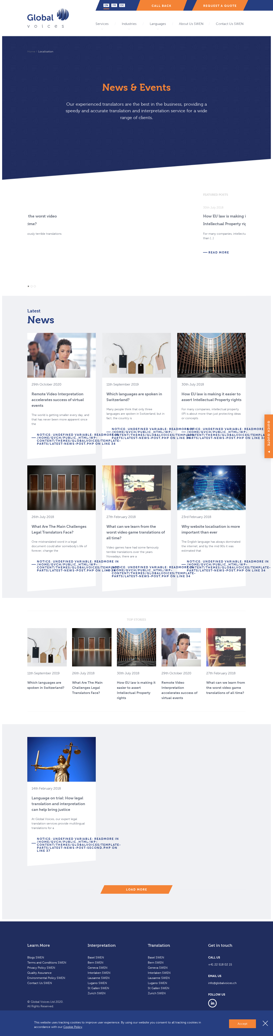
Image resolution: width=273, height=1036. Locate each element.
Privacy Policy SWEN (41, 968)
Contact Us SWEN (230, 24)
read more (43, 252)
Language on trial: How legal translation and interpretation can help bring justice (58, 804)
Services (102, 24)
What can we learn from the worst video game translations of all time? (135, 532)
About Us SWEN (191, 24)
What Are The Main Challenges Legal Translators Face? (87, 688)
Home (31, 51)
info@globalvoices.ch (222, 983)
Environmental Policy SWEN (46, 978)
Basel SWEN (96, 957)
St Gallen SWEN (98, 988)
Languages (158, 24)
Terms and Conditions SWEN (46, 962)
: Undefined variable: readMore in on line (79, 439)
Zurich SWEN (97, 993)
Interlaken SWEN (99, 973)
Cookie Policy (72, 1027)
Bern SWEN (95, 962)
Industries (129, 24)
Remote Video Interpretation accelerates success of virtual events (58, 400)
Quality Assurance (39, 973)
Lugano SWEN (97, 983)
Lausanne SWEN (99, 978)
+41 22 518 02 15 (220, 964)
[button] (28, 286)
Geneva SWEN (97, 968)
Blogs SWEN (35, 957)
